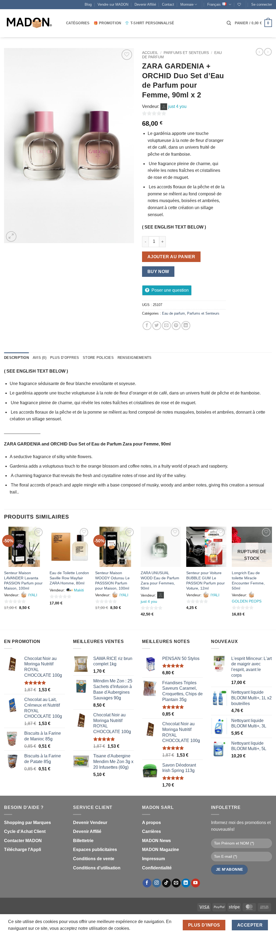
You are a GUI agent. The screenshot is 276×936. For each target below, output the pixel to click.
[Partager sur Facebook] (147, 325)
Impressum (153, 858)
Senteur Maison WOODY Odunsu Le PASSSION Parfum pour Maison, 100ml (112, 580)
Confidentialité (157, 868)
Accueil (150, 53)
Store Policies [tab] (98, 358)
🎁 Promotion (107, 23)
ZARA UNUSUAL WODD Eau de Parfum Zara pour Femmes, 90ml (160, 580)
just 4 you (177, 106)
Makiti (79, 590)
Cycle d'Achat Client (25, 831)
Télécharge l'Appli (22, 849)
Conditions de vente (93, 858)
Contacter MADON (23, 840)
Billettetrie (83, 840)
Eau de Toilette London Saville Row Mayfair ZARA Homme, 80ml (69, 578)
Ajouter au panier (171, 256)
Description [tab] (16, 358)
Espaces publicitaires (95, 849)
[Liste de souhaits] (239, 4)
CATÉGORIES (78, 23)
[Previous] (4, 577)
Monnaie (187, 4)
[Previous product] (268, 52)
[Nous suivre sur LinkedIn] (185, 883)
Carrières (151, 831)
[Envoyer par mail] (166, 325)
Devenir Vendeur (90, 822)
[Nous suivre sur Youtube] (195, 883)
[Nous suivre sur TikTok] (166, 883)
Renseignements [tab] (135, 358)
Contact (168, 4)
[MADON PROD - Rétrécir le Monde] (31, 23)
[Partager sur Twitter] (156, 325)
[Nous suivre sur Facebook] (147, 883)
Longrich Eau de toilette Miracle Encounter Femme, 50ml (248, 580)
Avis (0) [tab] (39, 358)
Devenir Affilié (145, 4)
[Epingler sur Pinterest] (176, 325)
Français (214, 4)
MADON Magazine (160, 849)
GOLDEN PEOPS (246, 601)
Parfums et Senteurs (186, 53)
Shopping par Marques (27, 822)
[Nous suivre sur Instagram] (156, 883)
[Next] (272, 577)
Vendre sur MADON (113, 4)
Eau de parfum (173, 313)
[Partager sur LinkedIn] (185, 325)
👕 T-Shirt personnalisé (149, 23)
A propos (151, 822)
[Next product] (259, 52)
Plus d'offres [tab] (64, 358)
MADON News (156, 840)
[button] (261, 4)
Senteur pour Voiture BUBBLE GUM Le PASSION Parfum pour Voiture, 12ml (205, 580)
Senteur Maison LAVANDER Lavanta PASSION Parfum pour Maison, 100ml (23, 580)
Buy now (158, 271)
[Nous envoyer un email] (176, 883)
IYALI (32, 595)
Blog (88, 4)
